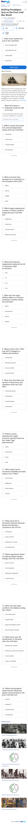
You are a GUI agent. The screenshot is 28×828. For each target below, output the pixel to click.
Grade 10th (10, 20)
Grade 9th (6, 20)
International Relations (9, 18)
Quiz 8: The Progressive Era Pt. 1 (10, 735)
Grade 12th (11, 22)
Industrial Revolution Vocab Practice (10, 795)
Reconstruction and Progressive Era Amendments (10, 765)
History (5, 17)
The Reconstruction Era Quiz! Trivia (10, 749)
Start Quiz (14, 67)
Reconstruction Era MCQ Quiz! (9, 809)
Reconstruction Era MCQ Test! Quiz (10, 780)
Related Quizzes (5, 721)
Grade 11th (6, 22)
